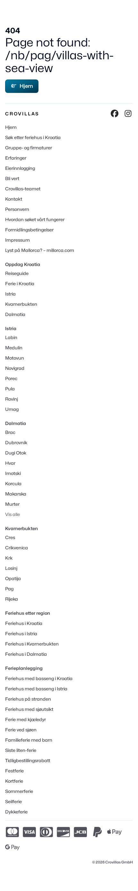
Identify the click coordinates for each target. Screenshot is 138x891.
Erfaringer (15, 158)
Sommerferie (19, 791)
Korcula (13, 483)
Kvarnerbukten (21, 304)
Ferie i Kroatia (19, 283)
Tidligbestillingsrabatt (27, 760)
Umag (12, 409)
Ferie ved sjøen (21, 729)
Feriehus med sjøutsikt (29, 709)
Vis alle (12, 514)
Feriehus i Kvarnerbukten (32, 643)
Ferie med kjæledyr (25, 719)
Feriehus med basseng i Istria (36, 688)
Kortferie (14, 781)
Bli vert (12, 178)
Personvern (17, 209)
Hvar (10, 463)
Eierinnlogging (20, 168)
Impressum (17, 240)
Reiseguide (17, 273)
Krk (9, 558)
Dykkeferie (16, 811)
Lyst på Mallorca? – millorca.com (39, 250)
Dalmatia (15, 314)
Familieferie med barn (28, 740)
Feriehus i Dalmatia (26, 654)
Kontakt (13, 199)
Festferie (14, 770)
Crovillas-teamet (22, 188)
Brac (10, 432)
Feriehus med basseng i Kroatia (39, 678)
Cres (10, 537)
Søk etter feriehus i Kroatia (33, 137)
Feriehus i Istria (21, 633)
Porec (11, 378)
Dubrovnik (16, 442)
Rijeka (11, 599)
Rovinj (11, 399)
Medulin (13, 347)
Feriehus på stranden (28, 699)
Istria (10, 293)
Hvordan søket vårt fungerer (35, 219)
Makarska (15, 493)
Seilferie (13, 801)
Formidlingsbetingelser (29, 229)
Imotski (13, 473)
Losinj (11, 568)
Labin (11, 337)
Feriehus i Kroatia (23, 623)
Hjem (26, 86)
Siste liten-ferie (20, 750)
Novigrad (14, 368)
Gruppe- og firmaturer (28, 147)
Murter (12, 504)
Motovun (14, 358)
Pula (10, 388)
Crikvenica (16, 547)
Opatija (13, 578)
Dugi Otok (15, 452)
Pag (9, 588)
